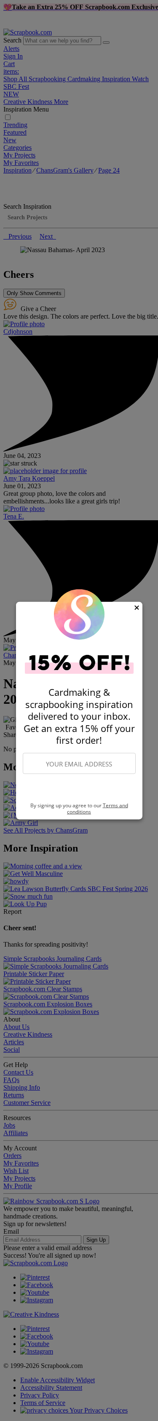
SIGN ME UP (79, 788)
